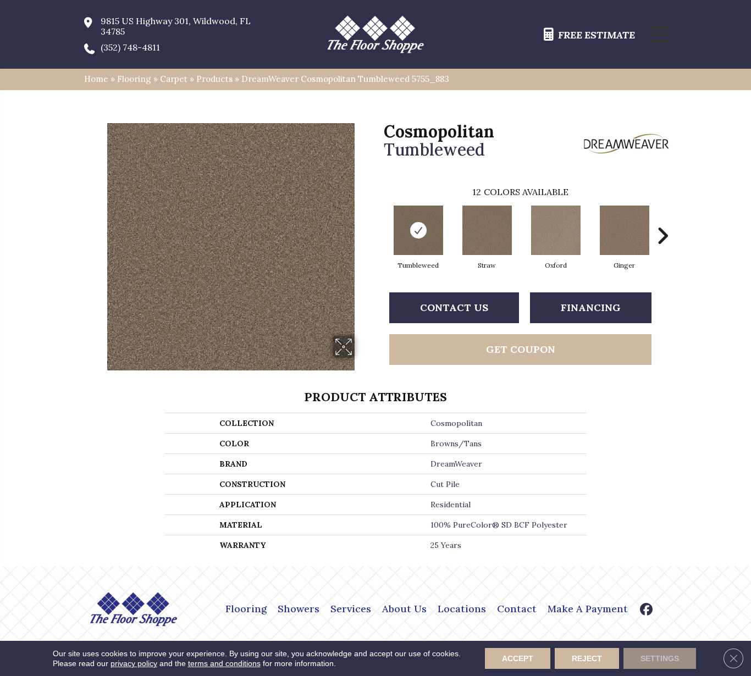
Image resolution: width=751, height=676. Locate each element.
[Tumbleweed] (418, 230)
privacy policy (134, 663)
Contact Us (454, 307)
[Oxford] (555, 230)
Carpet (173, 79)
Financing (591, 307)
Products (214, 79)
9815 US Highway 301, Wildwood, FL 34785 (176, 26)
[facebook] (647, 610)
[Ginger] (624, 230)
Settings (659, 658)
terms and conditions (224, 663)
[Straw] (487, 230)
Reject (587, 658)
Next (662, 219)
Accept (517, 658)
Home (96, 79)
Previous (378, 219)
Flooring (134, 79)
